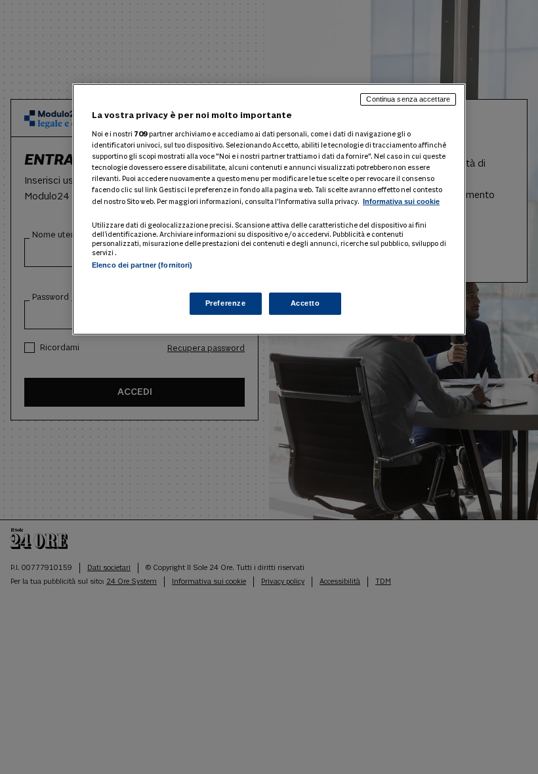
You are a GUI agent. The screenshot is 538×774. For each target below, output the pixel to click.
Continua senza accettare (408, 99)
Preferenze (225, 303)
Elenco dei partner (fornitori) (142, 265)
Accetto (305, 303)
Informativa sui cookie (401, 201)
